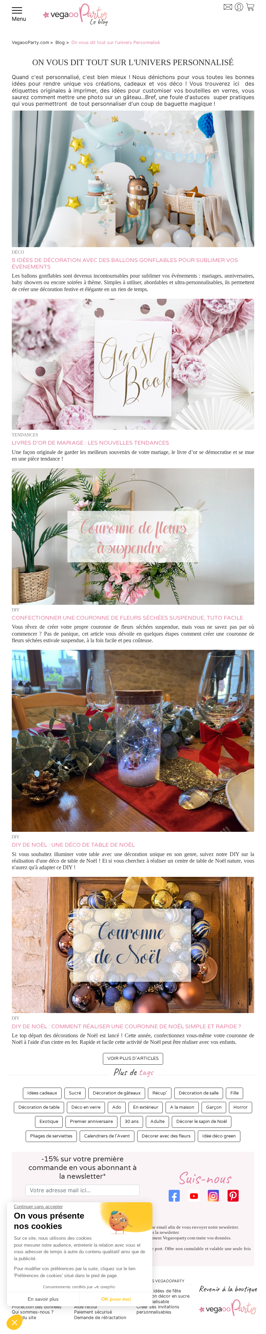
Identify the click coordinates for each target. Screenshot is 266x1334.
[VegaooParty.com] (75, 19)
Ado (116, 1107)
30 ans (132, 1121)
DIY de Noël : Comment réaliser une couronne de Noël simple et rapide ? (126, 1026)
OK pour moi (116, 1299)
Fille (234, 1093)
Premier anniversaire (91, 1121)
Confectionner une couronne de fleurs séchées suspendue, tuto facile (127, 617)
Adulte (157, 1121)
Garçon (214, 1107)
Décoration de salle (199, 1093)
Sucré (75, 1093)
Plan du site (24, 1317)
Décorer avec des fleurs (166, 1136)
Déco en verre (85, 1107)
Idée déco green (219, 1136)
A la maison (182, 1107)
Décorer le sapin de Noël (201, 1121)
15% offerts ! (226, 19)
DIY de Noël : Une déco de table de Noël (73, 845)
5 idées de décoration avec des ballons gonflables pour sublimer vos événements (125, 263)
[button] (14, 1322)
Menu (19, 18)
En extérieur (145, 1107)
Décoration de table (39, 1107)
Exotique (48, 1121)
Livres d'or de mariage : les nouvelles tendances (90, 442)
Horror (240, 1107)
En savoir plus (43, 1299)
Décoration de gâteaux (117, 1093)
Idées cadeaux (42, 1093)
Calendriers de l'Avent (107, 1136)
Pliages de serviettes (51, 1136)
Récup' (159, 1093)
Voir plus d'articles (133, 1058)
